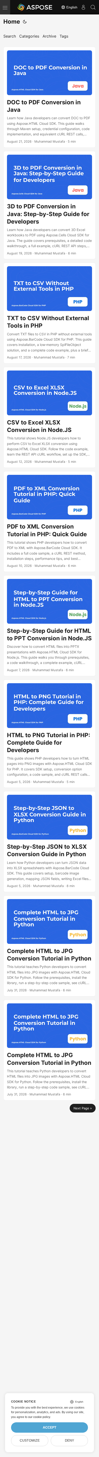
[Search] (93, 7)
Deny (69, 1440)
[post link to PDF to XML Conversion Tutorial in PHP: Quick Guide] (49, 521)
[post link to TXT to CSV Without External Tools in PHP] (49, 313)
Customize (30, 1440)
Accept (49, 1427)
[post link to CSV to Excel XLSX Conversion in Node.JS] (49, 417)
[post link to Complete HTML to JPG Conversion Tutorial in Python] (49, 946)
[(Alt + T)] (25, 21)
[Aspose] (35, 7)
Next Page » (83, 1108)
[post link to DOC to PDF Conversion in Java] (49, 97)
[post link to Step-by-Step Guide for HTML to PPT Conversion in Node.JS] (49, 626)
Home (11, 21)
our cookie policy (39, 1417)
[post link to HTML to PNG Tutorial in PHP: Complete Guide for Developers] (49, 734)
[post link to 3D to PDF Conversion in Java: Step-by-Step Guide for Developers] (49, 205)
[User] (83, 7)
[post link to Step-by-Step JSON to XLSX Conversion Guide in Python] (49, 841)
